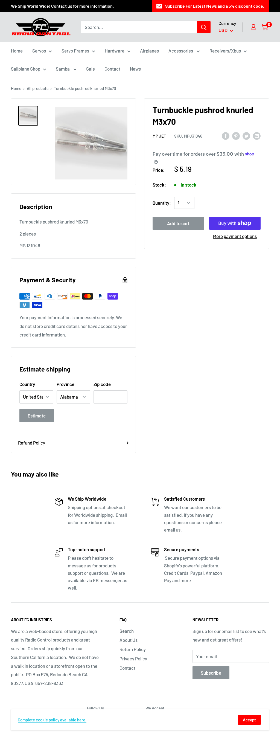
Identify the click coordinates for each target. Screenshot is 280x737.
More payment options (235, 236)
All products (37, 88)
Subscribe (211, 672)
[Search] (204, 27)
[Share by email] (257, 135)
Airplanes (149, 50)
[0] (264, 27)
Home (17, 50)
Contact (112, 68)
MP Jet (159, 136)
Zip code (102, 384)
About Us (128, 640)
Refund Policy (31, 442)
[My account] (253, 27)
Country (27, 384)
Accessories (181, 50)
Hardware (114, 50)
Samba (63, 68)
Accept (249, 719)
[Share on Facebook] (225, 135)
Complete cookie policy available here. (52, 719)
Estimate (37, 415)
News (135, 68)
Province (65, 384)
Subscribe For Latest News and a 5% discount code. (214, 5)
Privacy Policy (133, 658)
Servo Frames (75, 50)
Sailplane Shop (25, 68)
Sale (90, 68)
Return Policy (132, 649)
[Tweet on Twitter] (246, 135)
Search (126, 631)
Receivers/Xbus (225, 50)
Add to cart (178, 223)
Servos (39, 50)
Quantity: (162, 202)
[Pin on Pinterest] (236, 135)
